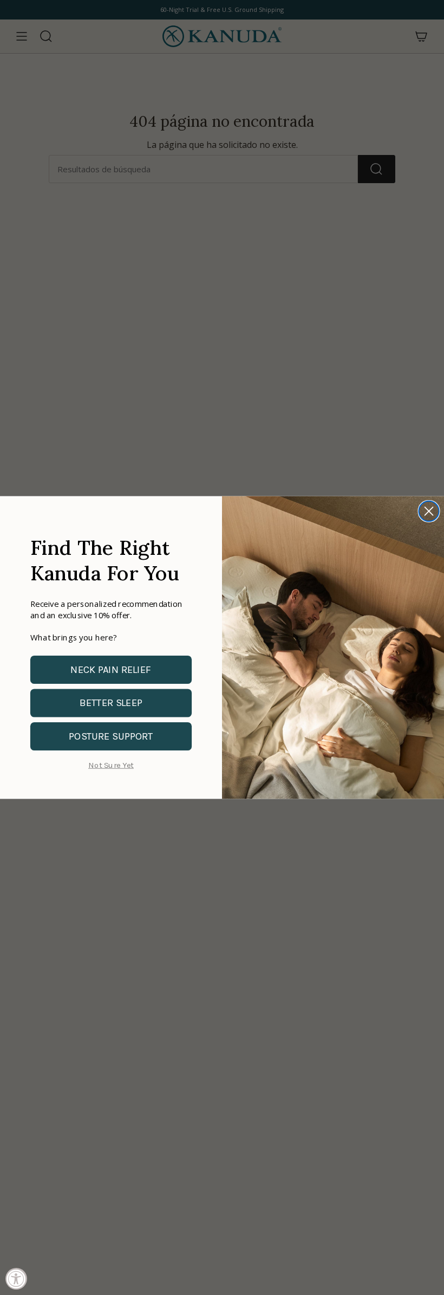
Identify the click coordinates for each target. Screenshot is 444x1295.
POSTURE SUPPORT (111, 736)
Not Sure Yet (111, 765)
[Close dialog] (429, 511)
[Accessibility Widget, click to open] (16, 1279)
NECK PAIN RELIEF (110, 669)
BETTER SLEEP (111, 702)
